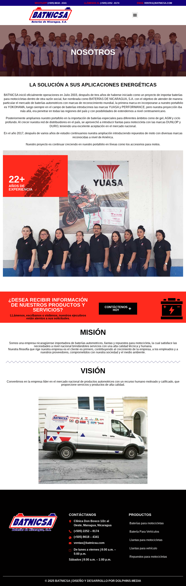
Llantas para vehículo (143, 548)
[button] (135, 15)
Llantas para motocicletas (146, 539)
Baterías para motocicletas (147, 523)
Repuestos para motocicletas (148, 556)
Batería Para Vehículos (144, 531)
